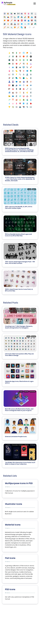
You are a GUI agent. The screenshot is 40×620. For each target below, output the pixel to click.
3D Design (32, 445)
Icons (34, 131)
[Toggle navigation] (34, 3)
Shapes (17, 311)
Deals (33, 189)
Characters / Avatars (17, 445)
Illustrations (28, 244)
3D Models (32, 391)
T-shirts (11, 311)
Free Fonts (27, 309)
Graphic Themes (24, 160)
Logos (29, 216)
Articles (33, 309)
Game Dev (32, 160)
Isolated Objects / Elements (28, 311)
